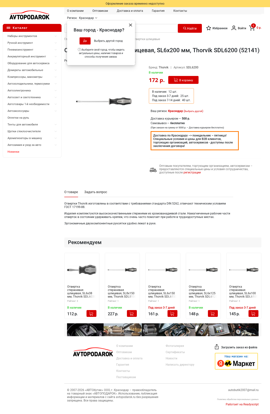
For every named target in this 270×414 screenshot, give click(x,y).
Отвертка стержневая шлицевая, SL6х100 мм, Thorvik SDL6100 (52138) (243, 291)
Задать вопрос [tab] (95, 192)
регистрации (192, 172)
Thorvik (164, 67)
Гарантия (158, 11)
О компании (75, 11)
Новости (171, 358)
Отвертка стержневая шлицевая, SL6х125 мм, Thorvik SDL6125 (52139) (203, 291)
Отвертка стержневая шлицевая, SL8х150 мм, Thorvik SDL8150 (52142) (122, 291)
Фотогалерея (175, 346)
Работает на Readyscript (242, 404)
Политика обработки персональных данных (238, 399)
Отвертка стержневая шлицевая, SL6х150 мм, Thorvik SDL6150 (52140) (162, 291)
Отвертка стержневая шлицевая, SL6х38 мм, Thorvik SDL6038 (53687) (81, 291)
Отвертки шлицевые (146, 39)
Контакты (180, 11)
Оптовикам (100, 11)
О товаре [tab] (71, 192)
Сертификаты (175, 352)
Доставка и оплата (130, 11)
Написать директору (180, 364)
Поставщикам (126, 377)
